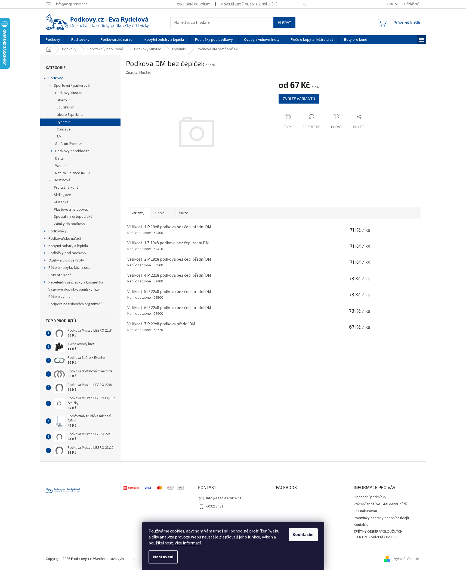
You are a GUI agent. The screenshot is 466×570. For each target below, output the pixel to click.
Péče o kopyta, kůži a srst (69, 267)
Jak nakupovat (365, 511)
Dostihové (62, 180)
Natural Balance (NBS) (72, 173)
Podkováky (57, 231)
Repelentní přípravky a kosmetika (75, 282)
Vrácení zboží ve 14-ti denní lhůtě (249, 4)
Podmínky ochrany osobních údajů (381, 518)
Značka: (138, 72)
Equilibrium (65, 107)
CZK (390, 4)
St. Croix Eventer (68, 144)
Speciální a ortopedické (73, 216)
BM (59, 136)
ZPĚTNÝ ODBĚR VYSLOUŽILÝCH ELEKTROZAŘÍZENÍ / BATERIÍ (378, 534)
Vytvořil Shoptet (407, 559)
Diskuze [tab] (181, 213)
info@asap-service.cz (224, 498)
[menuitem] (53, 39)
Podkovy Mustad (68, 93)
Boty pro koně (60, 275)
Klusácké (61, 202)
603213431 (214, 506)
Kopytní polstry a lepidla (68, 246)
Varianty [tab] (137, 213)
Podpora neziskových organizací (74, 304)
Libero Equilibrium (71, 114)
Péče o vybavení (61, 297)
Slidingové (62, 195)
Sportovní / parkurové (72, 85)
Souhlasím (303, 535)
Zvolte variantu (299, 98)
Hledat (284, 22)
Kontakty (361, 525)
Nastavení (163, 557)
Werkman (62, 166)
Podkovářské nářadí (64, 238)
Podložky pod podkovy (67, 253)
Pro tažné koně (66, 187)
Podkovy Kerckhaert (72, 151)
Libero (62, 100)
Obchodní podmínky (193, 4)
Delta (59, 158)
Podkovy (55, 78)
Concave (64, 129)
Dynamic (63, 122)
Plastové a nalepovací (72, 209)
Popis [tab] (160, 213)
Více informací (188, 543)
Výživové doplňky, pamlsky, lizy (74, 289)
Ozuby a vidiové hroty (66, 260)
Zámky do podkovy (69, 224)
